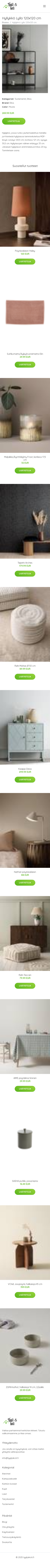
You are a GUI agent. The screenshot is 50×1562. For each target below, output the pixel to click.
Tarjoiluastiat (8, 1499)
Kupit (4, 1489)
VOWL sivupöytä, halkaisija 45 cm (25, 1284)
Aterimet (6, 1473)
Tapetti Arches (25, 562)
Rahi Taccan (25, 975)
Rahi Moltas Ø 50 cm (25, 665)
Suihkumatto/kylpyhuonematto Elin (25, 354)
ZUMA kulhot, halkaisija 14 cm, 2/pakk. (25, 1387)
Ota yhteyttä (8, 1527)
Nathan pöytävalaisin (25, 872)
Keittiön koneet (9, 1484)
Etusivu (5, 22)
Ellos (29, 99)
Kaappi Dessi (25, 769)
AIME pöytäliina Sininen (25, 1078)
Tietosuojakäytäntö (11, 1537)
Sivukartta (7, 1542)
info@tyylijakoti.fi (10, 1458)
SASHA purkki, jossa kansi (25, 1181)
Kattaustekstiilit (9, 1478)
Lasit (4, 1494)
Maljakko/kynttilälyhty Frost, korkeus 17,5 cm (25, 458)
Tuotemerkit (20, 99)
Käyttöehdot (8, 1532)
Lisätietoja (14, 121)
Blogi (4, 1522)
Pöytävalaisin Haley (25, 250)
